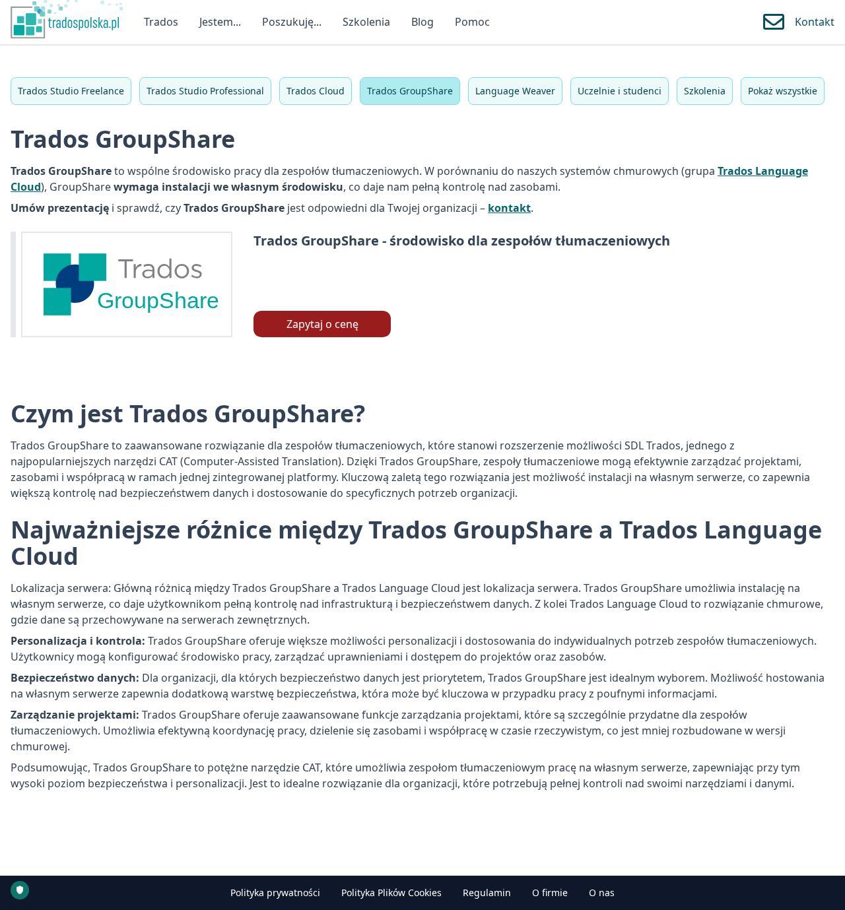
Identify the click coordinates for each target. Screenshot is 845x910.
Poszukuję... (291, 22)
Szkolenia (366, 22)
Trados (161, 22)
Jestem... (220, 22)
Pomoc (472, 22)
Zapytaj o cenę (322, 324)
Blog (422, 22)
